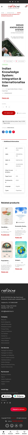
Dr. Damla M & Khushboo (6, 266)
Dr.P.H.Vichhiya (18, 233)
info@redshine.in (7, 311)
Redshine (13, 418)
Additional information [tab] (11, 141)
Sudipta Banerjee (5, 269)
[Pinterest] (18, 2)
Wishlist (24, 433)
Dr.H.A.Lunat (23, 232)
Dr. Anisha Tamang (5, 265)
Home (2, 12)
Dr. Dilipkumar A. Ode (6, 231)
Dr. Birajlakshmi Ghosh (6, 265)
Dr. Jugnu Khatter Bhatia (11, 89)
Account (10, 433)
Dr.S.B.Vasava (18, 234)
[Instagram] (15, 2)
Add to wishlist (22, 113)
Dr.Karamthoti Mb (5, 267)
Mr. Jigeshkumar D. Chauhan (19, 266)
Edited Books (10, 12)
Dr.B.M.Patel (18, 231)
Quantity (4, 103)
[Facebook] (10, 2)
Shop (3, 433)
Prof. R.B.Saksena (5, 232)
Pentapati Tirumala (5, 268)
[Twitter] (13, 2)
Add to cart (9, 113)
